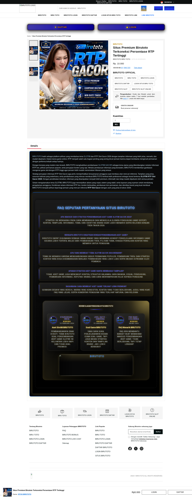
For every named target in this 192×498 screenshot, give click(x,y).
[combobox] (102, 8)
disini (125, 98)
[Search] (143, 8)
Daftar (169, 8)
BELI (116, 124)
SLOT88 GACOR (105, 165)
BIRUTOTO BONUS (70, 435)
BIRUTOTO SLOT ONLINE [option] (141, 89)
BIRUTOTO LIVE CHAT (71, 439)
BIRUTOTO (112, 1)
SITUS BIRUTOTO (102, 456)
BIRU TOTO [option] (132, 78)
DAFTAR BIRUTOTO (103, 447)
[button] (33, 50)
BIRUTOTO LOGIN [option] (147, 78)
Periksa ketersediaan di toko (126, 130)
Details (34, 146)
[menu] (96, 15)
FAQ (64, 431)
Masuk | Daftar (101, 1)
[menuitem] (42, 15)
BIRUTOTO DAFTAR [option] (122, 83)
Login (158, 8)
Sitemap (65, 443)
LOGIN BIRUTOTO (102, 452)
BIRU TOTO (123, 1)
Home (29, 36)
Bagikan (118, 133)
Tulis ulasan (138, 67)
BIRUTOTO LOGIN (136, 1)
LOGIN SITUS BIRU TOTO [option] (143, 83)
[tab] (34, 146)
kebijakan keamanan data (148, 439)
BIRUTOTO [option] (119, 78)
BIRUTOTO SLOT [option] (121, 89)
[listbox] (137, 83)
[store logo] (27, 8)
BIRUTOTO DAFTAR (104, 3)
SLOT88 (87, 156)
